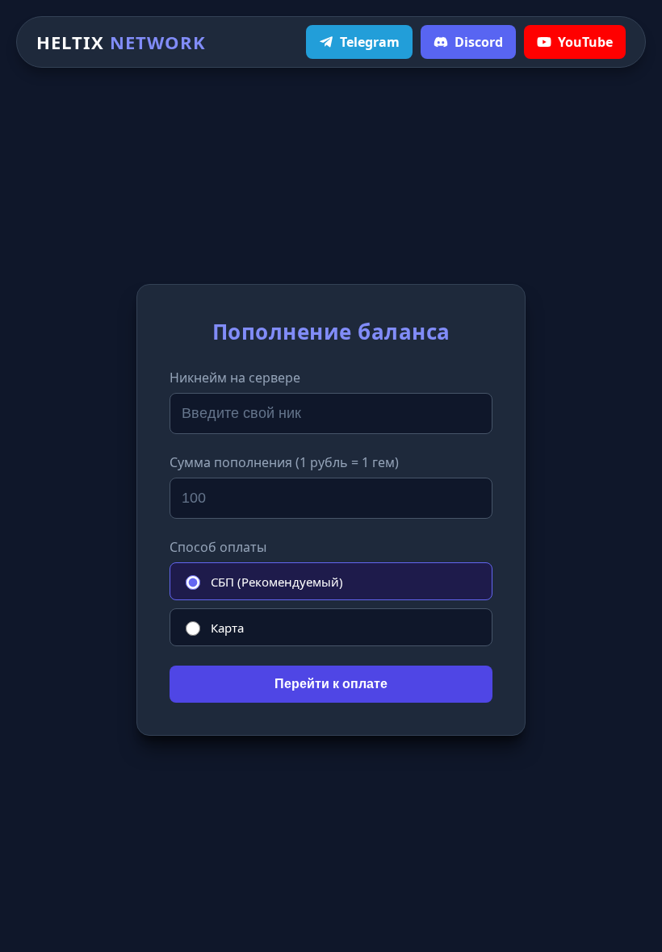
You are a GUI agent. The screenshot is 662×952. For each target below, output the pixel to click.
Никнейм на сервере (235, 377)
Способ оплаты (218, 547)
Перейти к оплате (331, 684)
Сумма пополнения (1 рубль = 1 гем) (284, 462)
